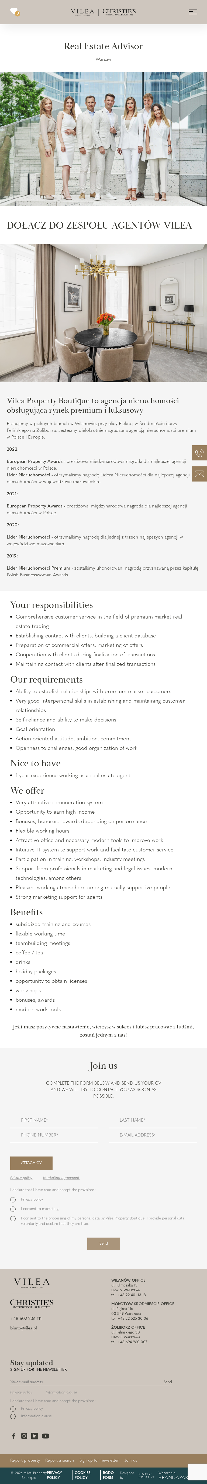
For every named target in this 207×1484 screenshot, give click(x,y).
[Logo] (103, 12)
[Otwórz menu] (193, 11)
